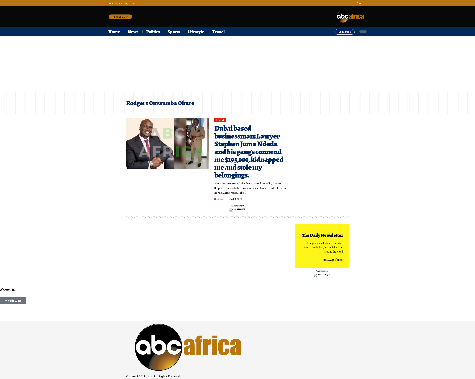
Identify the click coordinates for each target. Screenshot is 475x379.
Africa (220, 199)
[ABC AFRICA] (188, 347)
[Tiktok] (9, 313)
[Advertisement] (237, 64)
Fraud (220, 120)
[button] (359, 3)
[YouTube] (6, 313)
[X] (4, 313)
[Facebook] (1, 313)
